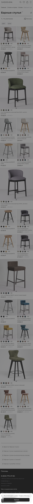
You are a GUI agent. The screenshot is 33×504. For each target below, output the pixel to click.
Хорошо (16, 500)
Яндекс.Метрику (24, 495)
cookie (16, 495)
